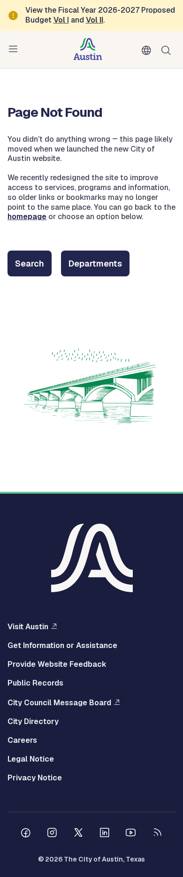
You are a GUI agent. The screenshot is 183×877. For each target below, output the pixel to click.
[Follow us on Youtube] (131, 833)
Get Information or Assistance (62, 645)
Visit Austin (28, 626)
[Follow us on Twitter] (78, 833)
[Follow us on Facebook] (25, 833)
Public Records (35, 683)
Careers (22, 740)
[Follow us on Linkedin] (104, 833)
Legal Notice (31, 759)
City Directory (33, 721)
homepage (27, 216)
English (148, 50)
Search (167, 49)
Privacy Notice (35, 778)
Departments (95, 263)
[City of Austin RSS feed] (157, 833)
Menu (15, 49)
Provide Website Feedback (57, 664)
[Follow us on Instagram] (52, 833)
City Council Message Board (59, 702)
